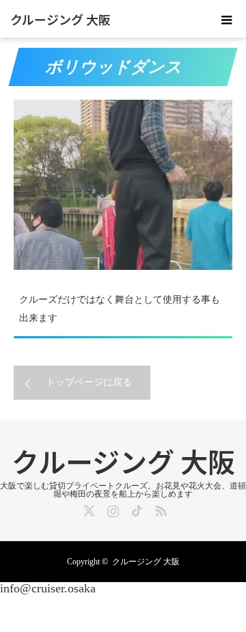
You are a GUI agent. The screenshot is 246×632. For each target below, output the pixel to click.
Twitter (87, 508)
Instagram (111, 508)
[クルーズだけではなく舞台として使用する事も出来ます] (123, 185)
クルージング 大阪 (60, 19)
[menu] (227, 19)
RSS (159, 508)
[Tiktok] (135, 508)
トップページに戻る (89, 382)
